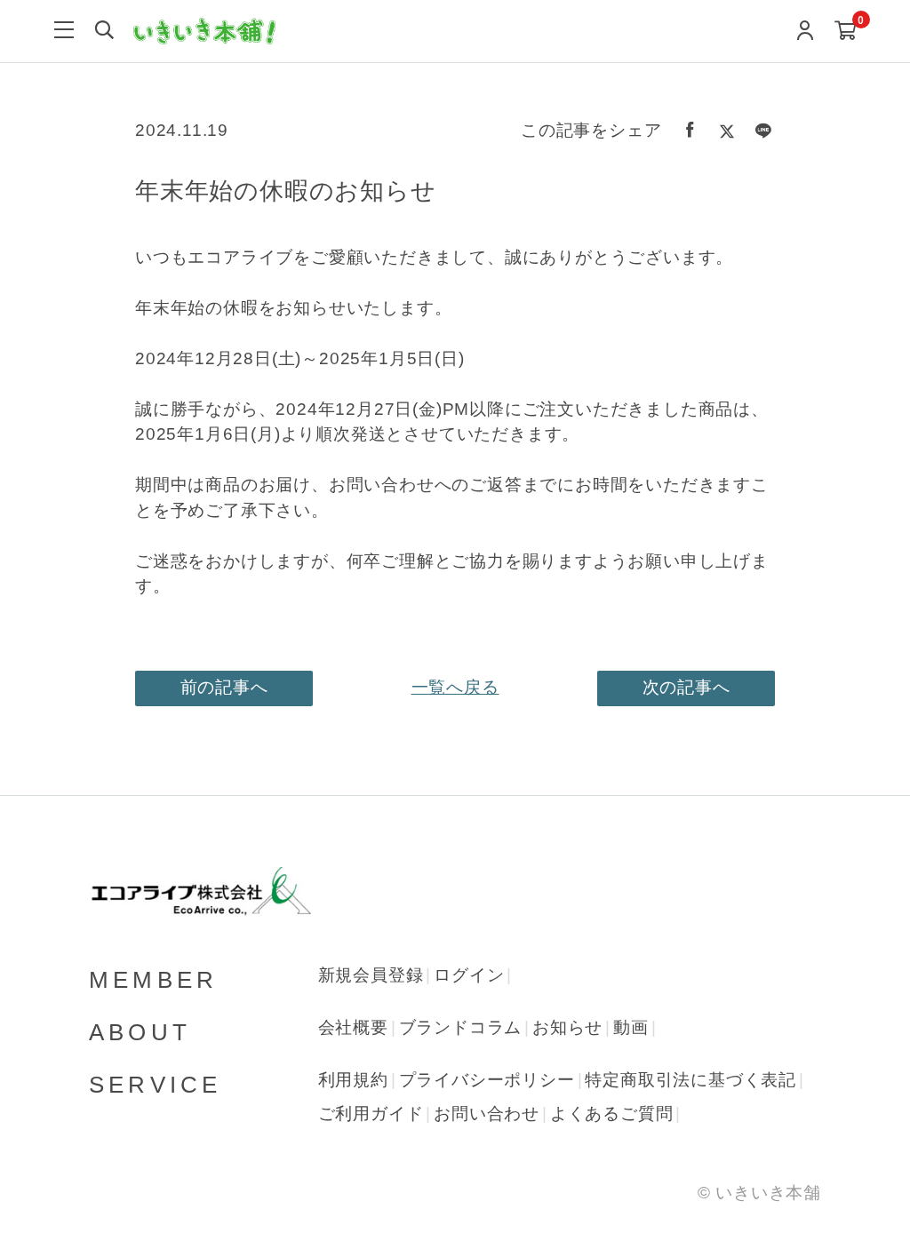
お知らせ (567, 1027)
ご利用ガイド (371, 1113)
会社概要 (353, 1027)
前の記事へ (224, 687)
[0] (845, 32)
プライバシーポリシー (487, 1079)
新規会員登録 (371, 975)
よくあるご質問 (612, 1113)
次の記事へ (686, 687)
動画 (631, 1027)
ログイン (469, 975)
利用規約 (353, 1079)
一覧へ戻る (455, 687)
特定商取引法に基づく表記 (690, 1079)
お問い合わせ (486, 1113)
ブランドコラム (461, 1027)
